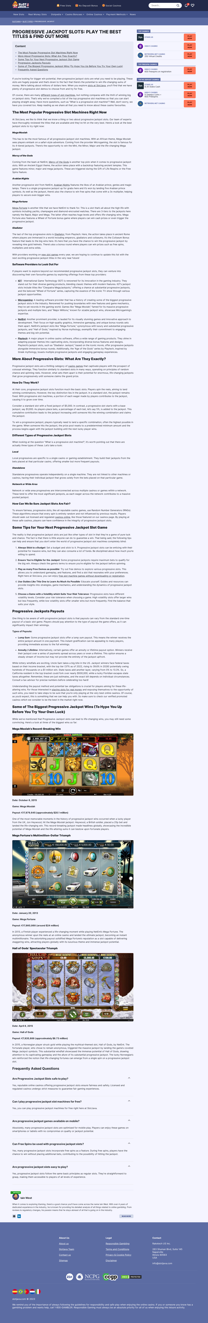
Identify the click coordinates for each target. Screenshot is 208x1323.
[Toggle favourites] (192, 5)
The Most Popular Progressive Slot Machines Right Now (48, 52)
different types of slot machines (58, 95)
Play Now (189, 37)
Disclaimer (111, 1260)
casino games (75, 366)
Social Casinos (113, 5)
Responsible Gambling (117, 1243)
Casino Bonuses (73, 14)
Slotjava (16, 21)
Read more (126, 1216)
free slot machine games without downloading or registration (91, 575)
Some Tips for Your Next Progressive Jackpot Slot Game (48, 59)
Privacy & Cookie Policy (118, 1254)
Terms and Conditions (117, 1249)
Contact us (65, 1254)
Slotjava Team (66, 1249)
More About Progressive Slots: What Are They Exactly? (47, 56)
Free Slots (65, 5)
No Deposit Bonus (88, 5)
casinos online (62, 517)
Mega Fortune (19, 207)
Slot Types (28, 21)
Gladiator (59, 234)
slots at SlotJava (97, 85)
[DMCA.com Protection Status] (131, 1276)
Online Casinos (94, 14)
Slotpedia (56, 14)
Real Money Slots (37, 14)
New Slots (18, 14)
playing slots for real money (67, 689)
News (133, 14)
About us (64, 1243)
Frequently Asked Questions (33, 69)
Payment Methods (116, 14)
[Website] (14, 1216)
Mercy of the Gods (59, 162)
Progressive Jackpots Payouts (34, 62)
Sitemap (63, 1260)
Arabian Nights (62, 184)
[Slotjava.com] (20, 5)
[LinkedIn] (19, 1216)
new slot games (49, 254)
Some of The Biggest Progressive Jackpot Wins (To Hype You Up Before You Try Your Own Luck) (70, 66)
